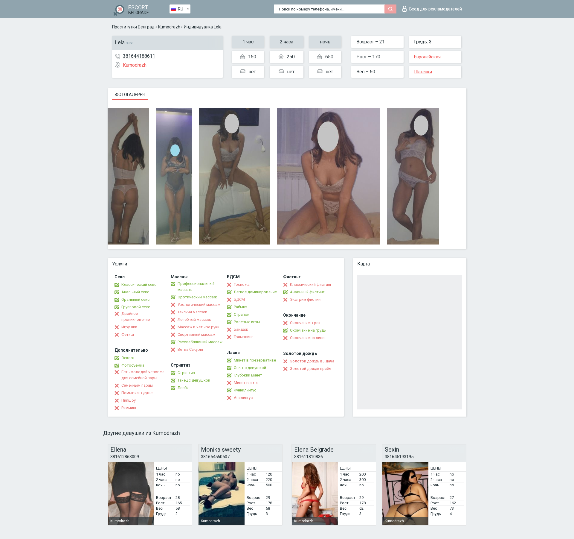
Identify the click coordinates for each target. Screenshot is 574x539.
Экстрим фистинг (306, 299)
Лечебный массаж (194, 319)
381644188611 (139, 56)
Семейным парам (137, 385)
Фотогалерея (130, 94)
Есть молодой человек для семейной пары (142, 375)
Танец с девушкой (194, 380)
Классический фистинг (311, 284)
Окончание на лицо (307, 337)
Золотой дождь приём (311, 368)
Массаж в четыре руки (198, 327)
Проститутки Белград (133, 27)
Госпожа (242, 284)
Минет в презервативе (255, 360)
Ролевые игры (247, 322)
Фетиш (127, 334)
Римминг (129, 408)
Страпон (241, 314)
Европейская (427, 57)
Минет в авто (246, 382)
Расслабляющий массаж (200, 342)
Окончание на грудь (308, 330)
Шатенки (423, 72)
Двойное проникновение (135, 316)
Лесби (183, 387)
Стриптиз (186, 373)
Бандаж (241, 329)
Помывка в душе (136, 393)
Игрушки (129, 327)
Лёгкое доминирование (255, 292)
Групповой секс (135, 307)
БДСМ (239, 299)
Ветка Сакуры (190, 349)
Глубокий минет (248, 375)
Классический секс (138, 284)
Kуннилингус (245, 390)
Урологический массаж (199, 304)
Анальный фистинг (307, 292)
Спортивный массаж (196, 334)
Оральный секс (135, 299)
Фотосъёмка (132, 365)
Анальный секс (135, 292)
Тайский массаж (192, 312)
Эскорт (128, 358)
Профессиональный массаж (196, 286)
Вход (435, 9)
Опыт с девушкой (250, 367)
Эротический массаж (197, 297)
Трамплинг (243, 337)
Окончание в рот (305, 323)
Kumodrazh (169, 27)
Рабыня (240, 307)
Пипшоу (128, 400)
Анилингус (243, 397)
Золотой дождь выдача (312, 361)
